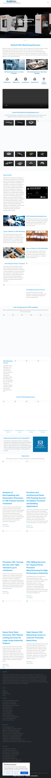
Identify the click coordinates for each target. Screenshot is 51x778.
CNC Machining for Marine (9, 756)
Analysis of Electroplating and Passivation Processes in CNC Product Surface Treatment (13, 498)
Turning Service (25, 82)
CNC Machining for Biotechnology (11, 752)
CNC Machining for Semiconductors (11, 705)
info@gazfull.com (18, 775)
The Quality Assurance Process (35, 289)
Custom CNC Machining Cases (25, 397)
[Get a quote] (40, 442)
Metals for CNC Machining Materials (11, 730)
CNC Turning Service (7, 710)
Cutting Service (7, 82)
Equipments (5, 692)
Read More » (6, 524)
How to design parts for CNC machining (25, 307)
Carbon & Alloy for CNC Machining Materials (13, 733)
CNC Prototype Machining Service (36, 216)
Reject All (16, 772)
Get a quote (40, 446)
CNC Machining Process (8, 727)
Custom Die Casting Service (9, 718)
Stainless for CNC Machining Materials (12, 736)
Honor (4, 695)
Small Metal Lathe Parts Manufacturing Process (14, 740)
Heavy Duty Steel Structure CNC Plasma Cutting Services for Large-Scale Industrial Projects (13, 637)
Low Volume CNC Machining (9, 702)
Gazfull (5, 671)
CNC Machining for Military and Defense (12, 760)
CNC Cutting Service (7, 707)
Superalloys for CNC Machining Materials (12, 735)
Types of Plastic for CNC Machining (37, 248)
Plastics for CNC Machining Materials (11, 731)
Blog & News (25, 456)
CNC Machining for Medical (9, 748)
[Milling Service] (16, 79)
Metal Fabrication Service (9, 715)
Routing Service (35, 82)
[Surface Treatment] (43, 79)
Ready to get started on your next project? (17, 438)
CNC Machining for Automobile (10, 755)
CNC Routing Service (8, 711)
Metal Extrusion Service (8, 720)
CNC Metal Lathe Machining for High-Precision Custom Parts (17, 741)
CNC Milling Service (7, 708)
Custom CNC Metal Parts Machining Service (25, 112)
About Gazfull (7, 175)
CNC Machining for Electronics (10, 758)
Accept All (24, 772)
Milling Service (16, 82)
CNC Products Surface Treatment (15, 263)
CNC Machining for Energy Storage (11, 761)
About (4, 690)
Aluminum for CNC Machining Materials (12, 738)
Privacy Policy (45, 773)
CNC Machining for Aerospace (10, 750)
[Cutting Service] (7, 79)
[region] (16, 769)
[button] (1, 23)
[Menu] (47, 2)
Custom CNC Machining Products (10, 700)
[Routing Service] (34, 79)
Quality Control (6, 693)
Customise (8, 772)
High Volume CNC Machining (9, 703)
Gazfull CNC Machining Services (25, 45)
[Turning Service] (25, 79)
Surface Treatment (7, 713)
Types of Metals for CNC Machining (14, 231)
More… (41, 116)
